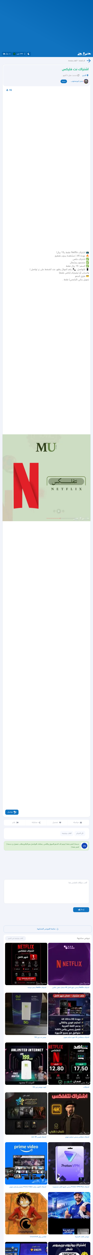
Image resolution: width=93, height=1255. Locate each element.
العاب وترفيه (72, 61)
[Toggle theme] (28, 54)
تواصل (10, 812)
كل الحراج (82, 61)
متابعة (64, 81)
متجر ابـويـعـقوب (77, 81)
